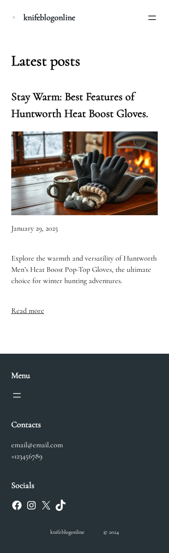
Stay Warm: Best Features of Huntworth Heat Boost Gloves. (79, 105)
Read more (27, 310)
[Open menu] (152, 17)
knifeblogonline (49, 17)
